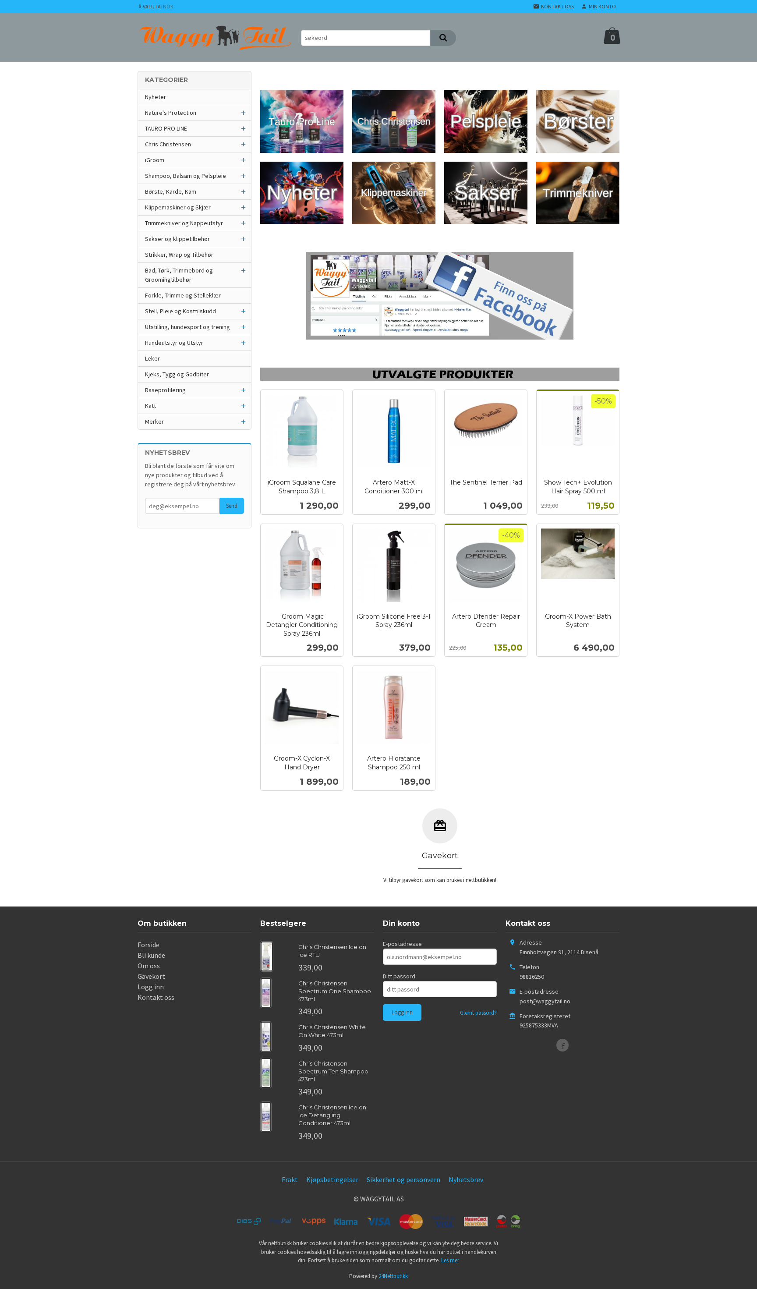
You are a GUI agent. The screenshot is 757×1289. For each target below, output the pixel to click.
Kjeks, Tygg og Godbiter (177, 374)
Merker (154, 421)
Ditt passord (399, 976)
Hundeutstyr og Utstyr (174, 343)
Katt (150, 406)
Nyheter (155, 97)
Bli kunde (151, 955)
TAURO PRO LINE (166, 128)
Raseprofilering (165, 390)
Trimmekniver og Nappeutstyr (184, 223)
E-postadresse (402, 944)
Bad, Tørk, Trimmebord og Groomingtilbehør (179, 274)
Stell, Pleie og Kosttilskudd (180, 311)
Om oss (149, 965)
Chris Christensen (168, 144)
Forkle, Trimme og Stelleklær (183, 295)
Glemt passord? (478, 1012)
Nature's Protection (170, 113)
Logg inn (151, 986)
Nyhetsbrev (466, 1179)
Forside (148, 944)
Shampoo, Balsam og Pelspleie (185, 176)
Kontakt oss (156, 997)
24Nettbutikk (393, 1276)
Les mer (450, 1260)
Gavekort (151, 976)
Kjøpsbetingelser (332, 1179)
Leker (152, 358)
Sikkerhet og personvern (403, 1179)
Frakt (290, 1179)
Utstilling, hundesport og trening (187, 327)
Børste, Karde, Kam (170, 191)
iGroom (154, 160)
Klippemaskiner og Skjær (178, 207)
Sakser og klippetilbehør (177, 239)
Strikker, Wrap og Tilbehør (179, 255)
